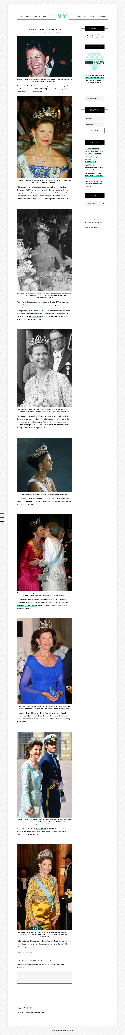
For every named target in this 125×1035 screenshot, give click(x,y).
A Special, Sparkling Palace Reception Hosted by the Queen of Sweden (93, 159)
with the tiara (41, 828)
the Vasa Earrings (41, 89)
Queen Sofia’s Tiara (34, 716)
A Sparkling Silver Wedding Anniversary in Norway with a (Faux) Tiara (94, 183)
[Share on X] (2, 520)
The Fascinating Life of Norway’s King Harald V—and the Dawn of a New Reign (94, 151)
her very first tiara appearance (56, 425)
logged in (29, 1012)
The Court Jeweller (62, 16)
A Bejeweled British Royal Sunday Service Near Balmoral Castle (94, 175)
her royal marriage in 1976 (36, 422)
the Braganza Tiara (41, 499)
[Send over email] (2, 524)
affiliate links (96, 220)
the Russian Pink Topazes (61, 499)
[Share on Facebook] (2, 515)
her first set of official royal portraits (33, 501)
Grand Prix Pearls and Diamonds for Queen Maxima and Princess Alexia (94, 167)
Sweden (29, 952)
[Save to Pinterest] (2, 511)
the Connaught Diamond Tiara (31, 425)
